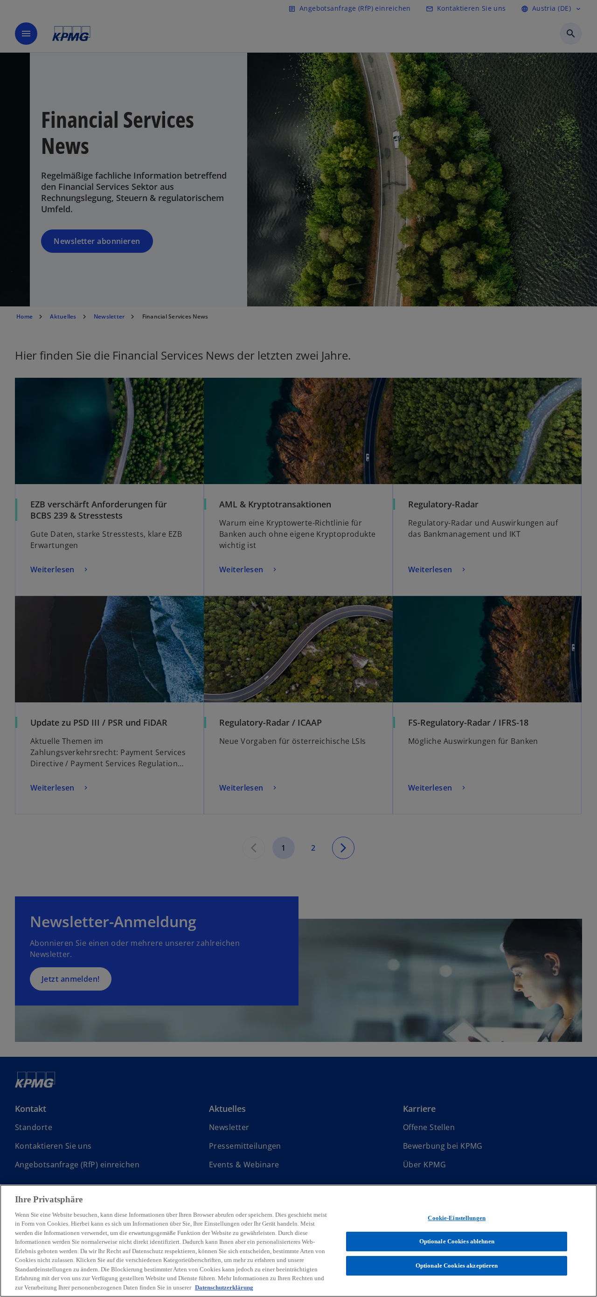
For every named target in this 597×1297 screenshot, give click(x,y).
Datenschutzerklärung (224, 1287)
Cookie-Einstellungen (457, 1217)
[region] (298, 1241)
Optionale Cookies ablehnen (456, 1241)
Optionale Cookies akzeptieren (457, 1265)
